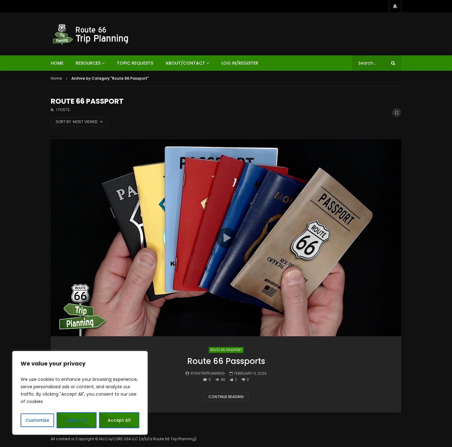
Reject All (76, 420)
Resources (88, 63)
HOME (57, 63)
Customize (37, 420)
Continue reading (226, 396)
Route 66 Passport (226, 350)
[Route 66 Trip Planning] (91, 34)
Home (56, 78)
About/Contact (185, 63)
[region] (80, 393)
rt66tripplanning (208, 373)
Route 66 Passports (226, 361)
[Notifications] (395, 6)
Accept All (119, 420)
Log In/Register (239, 63)
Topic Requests (135, 63)
